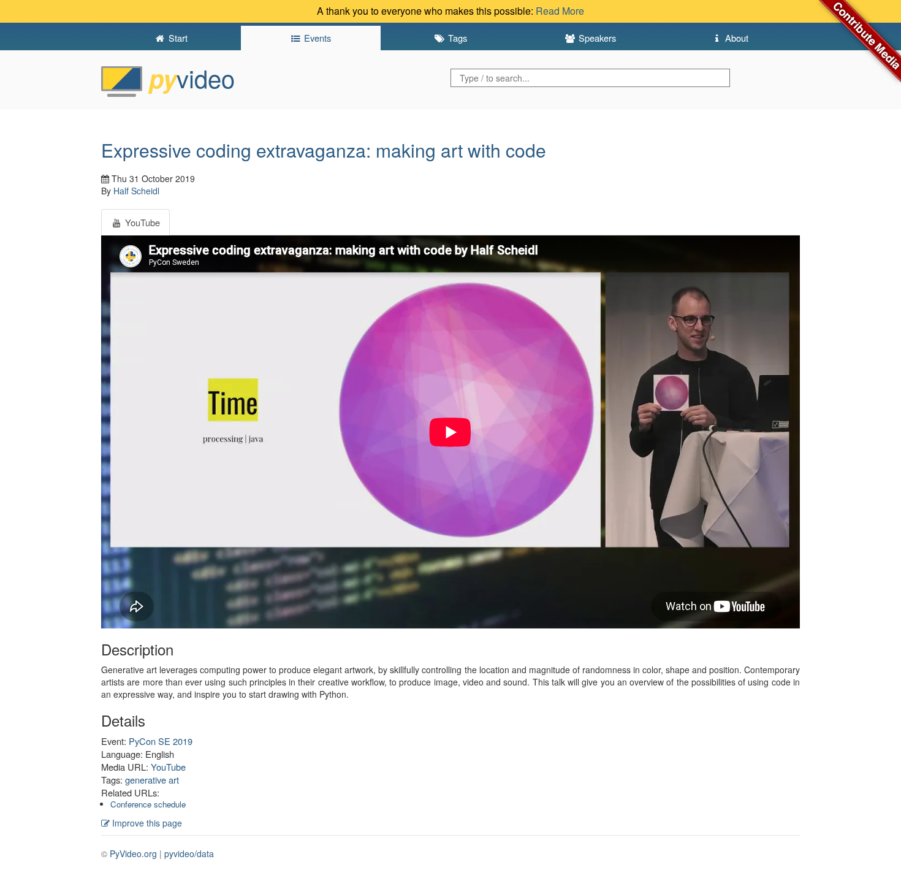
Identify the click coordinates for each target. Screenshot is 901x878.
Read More (560, 11)
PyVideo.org (133, 853)
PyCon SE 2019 (160, 741)
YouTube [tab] (141, 222)
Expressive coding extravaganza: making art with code (323, 150)
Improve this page (146, 823)
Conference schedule (148, 804)
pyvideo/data (189, 853)
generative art (152, 779)
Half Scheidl (136, 191)
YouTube (168, 766)
